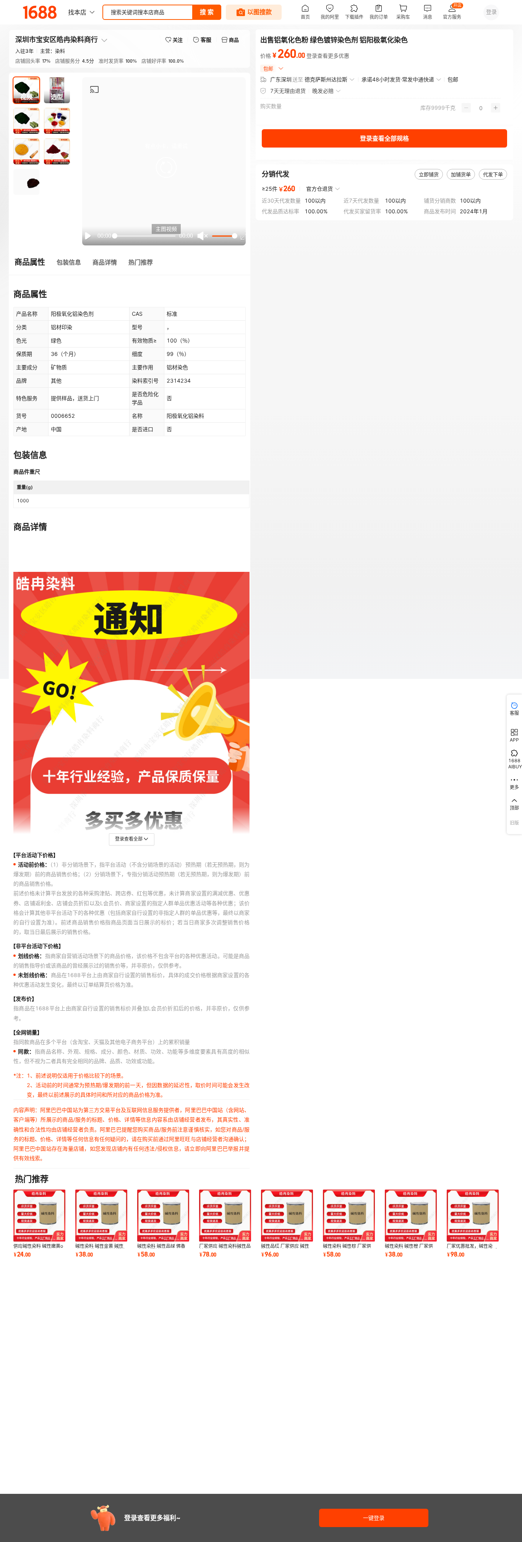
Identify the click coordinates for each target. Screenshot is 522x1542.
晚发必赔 (323, 91)
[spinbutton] (481, 107)
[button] (166, 167)
